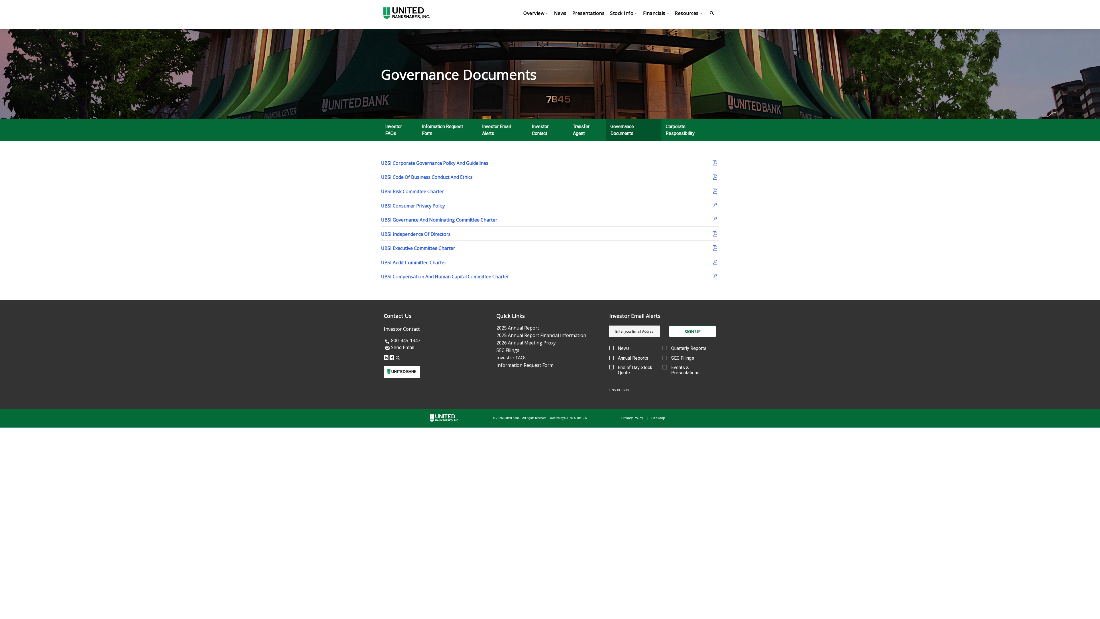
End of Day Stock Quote (635, 370)
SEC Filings (507, 350)
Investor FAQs (393, 130)
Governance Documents (622, 130)
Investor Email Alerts (496, 130)
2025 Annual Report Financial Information (541, 335)
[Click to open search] (712, 13)
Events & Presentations (685, 370)
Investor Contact (540, 130)
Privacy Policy (632, 418)
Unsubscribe (619, 390)
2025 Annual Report (517, 328)
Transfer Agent (581, 130)
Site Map (658, 418)
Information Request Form (442, 130)
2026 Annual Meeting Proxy (526, 343)
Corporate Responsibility (680, 130)
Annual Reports (633, 358)
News (624, 348)
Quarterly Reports (688, 348)
